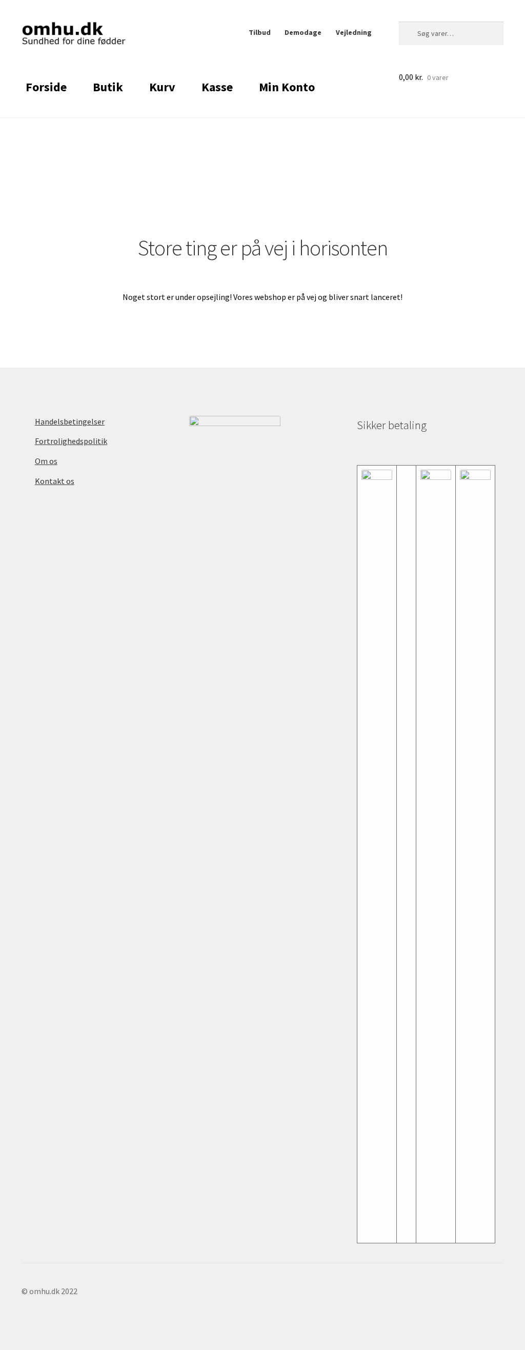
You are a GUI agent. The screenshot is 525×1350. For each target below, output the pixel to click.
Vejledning (354, 32)
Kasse (217, 87)
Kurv (162, 87)
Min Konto (287, 87)
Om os (46, 461)
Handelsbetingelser (70, 421)
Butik (108, 87)
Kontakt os (54, 481)
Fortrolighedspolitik (71, 441)
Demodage (303, 32)
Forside (46, 87)
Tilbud (260, 32)
